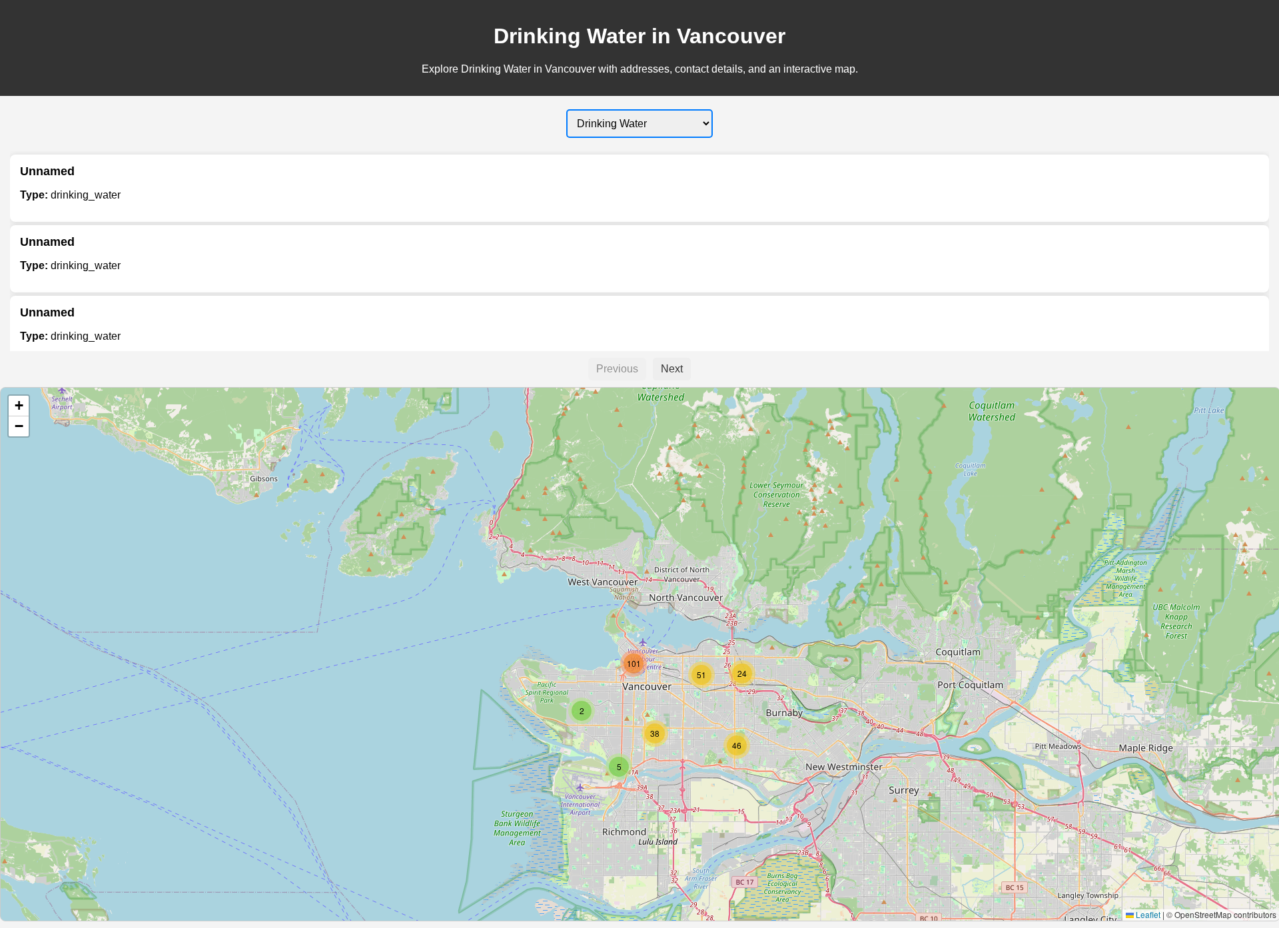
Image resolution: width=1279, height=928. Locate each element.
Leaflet (1147, 914)
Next (672, 368)
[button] (619, 766)
